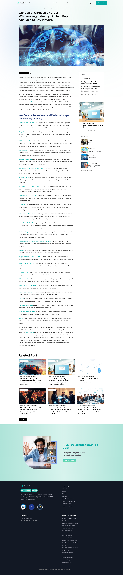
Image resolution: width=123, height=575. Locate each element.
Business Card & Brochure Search (70, 523)
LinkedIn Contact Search (68, 533)
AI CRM (64, 545)
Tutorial (64, 493)
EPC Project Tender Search (68, 525)
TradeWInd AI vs (66, 501)
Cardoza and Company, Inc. (27, 263)
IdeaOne (21, 250)
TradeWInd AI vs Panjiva (67, 503)
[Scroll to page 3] (91, 130)
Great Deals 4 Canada (25, 292)
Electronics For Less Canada (27, 195)
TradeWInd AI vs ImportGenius (69, 498)
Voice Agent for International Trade (70, 542)
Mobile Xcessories (24, 177)
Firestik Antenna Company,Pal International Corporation (35, 241)
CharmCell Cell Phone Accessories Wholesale (32, 168)
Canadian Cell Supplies (25, 159)
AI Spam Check (65, 550)
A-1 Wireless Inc (23, 150)
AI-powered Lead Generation (69, 518)
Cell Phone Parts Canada (26, 141)
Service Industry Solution (68, 559)
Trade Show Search (66, 520)
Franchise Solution (66, 562)
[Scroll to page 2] (90, 130)
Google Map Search (67, 530)
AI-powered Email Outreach (68, 538)
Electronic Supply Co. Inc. (26, 232)
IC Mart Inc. (22, 204)
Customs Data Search (67, 528)
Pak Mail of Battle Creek (26, 305)
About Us (64, 496)
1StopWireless (23, 132)
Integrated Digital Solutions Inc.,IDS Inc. (31, 256)
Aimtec (21, 318)
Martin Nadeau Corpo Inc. (26, 122)
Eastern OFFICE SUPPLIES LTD (28, 285)
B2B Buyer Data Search (67, 535)
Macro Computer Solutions (27, 223)
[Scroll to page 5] (94, 130)
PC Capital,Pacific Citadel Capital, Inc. (30, 186)
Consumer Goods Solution (68, 555)
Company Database (27, 8)
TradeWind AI (32, 102)
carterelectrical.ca (24, 272)
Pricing (63, 3)
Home (20, 8)
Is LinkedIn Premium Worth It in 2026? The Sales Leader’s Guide (60, 408)
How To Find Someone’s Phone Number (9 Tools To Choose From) (89, 408)
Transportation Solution (67, 557)
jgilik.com (21, 298)
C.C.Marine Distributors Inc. (27, 311)
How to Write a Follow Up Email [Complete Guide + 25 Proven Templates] (90, 127)
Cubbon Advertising (25, 279)
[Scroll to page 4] (93, 130)
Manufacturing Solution (67, 552)
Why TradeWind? (66, 489)
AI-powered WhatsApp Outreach (70, 540)
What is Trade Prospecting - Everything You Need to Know (30, 379)
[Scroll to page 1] (88, 130)
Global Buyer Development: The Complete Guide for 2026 (31, 408)
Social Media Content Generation (70, 547)
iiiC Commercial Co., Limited (27, 214)
